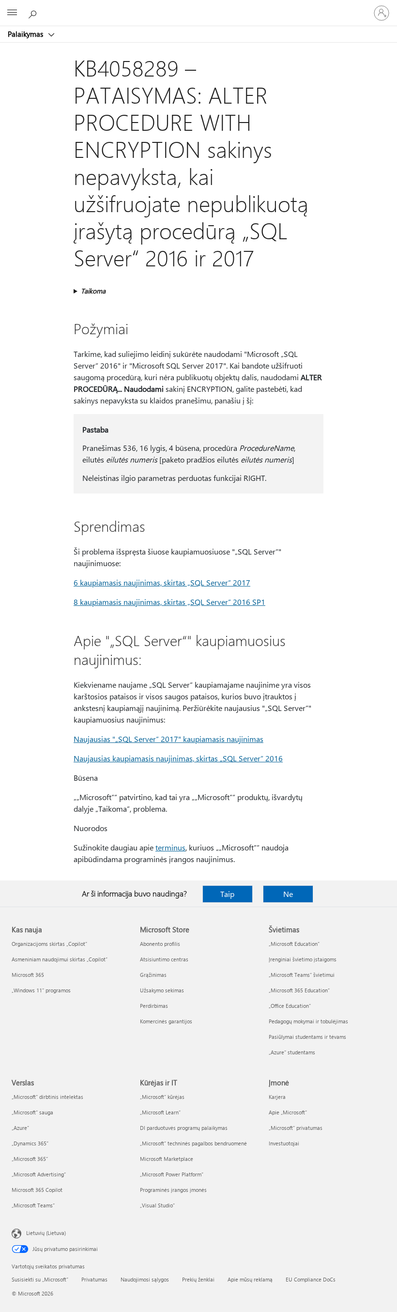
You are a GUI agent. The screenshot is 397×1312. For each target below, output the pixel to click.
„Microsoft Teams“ (33, 1205)
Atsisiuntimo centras (164, 959)
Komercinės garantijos (166, 1021)
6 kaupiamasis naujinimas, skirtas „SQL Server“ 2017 (162, 582)
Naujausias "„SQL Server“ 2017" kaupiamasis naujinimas (168, 739)
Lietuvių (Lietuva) (46, 1232)
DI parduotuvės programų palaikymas (184, 1127)
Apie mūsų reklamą (250, 1279)
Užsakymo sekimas (162, 990)
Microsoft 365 (28, 974)
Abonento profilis (160, 943)
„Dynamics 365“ (30, 1143)
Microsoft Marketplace (166, 1158)
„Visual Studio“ (157, 1205)
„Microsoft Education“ (294, 943)
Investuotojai (284, 1143)
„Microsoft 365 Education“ (299, 990)
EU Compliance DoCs (311, 1279)
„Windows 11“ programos (41, 990)
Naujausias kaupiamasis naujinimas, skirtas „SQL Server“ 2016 (178, 758)
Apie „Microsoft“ (288, 1112)
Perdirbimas (154, 1005)
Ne (288, 894)
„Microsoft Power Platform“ (171, 1174)
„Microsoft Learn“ (160, 1112)
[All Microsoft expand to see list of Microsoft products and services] (12, 13)
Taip (227, 894)
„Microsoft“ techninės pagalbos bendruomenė (193, 1143)
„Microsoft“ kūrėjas (162, 1096)
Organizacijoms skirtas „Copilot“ (49, 943)
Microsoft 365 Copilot (37, 1189)
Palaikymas (26, 34)
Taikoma (93, 290)
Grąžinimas (153, 974)
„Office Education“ (290, 1005)
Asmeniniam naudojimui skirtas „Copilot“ (59, 959)
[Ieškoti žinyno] (34, 12)
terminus (170, 847)
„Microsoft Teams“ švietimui (302, 974)
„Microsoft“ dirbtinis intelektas (47, 1096)
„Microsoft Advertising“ (39, 1174)
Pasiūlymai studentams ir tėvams (307, 1036)
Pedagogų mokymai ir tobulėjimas (308, 1021)
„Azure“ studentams (292, 1052)
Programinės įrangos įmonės (173, 1189)
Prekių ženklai (198, 1279)
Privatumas (94, 1279)
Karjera (277, 1096)
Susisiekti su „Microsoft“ (40, 1279)
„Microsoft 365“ (30, 1158)
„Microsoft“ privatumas (295, 1127)
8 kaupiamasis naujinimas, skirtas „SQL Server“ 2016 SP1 (169, 602)
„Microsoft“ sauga (32, 1112)
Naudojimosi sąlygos (145, 1279)
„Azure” (20, 1127)
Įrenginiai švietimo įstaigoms (302, 959)
